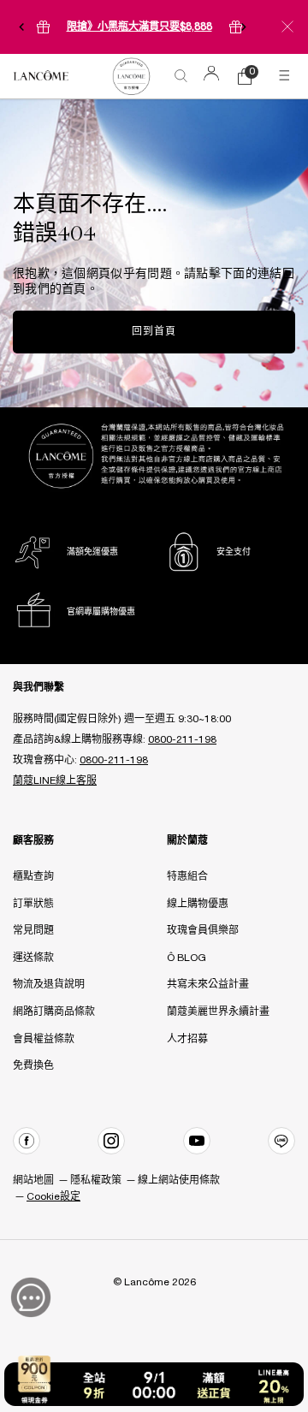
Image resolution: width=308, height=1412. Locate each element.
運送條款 (33, 958)
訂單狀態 (33, 904)
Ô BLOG (186, 958)
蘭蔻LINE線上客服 (55, 781)
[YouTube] (196, 1140)
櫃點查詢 (33, 876)
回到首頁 (153, 331)
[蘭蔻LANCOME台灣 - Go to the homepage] (41, 76)
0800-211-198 (182, 740)
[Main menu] (286, 76)
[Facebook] (26, 1140)
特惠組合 (187, 876)
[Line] (281, 1140)
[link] (131, 75)
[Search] (181, 76)
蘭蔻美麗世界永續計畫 (218, 1012)
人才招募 (187, 1039)
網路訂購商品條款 (54, 1012)
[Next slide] (244, 26)
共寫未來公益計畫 (208, 984)
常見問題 (33, 930)
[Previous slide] (21, 26)
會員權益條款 (43, 1039)
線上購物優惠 (197, 904)
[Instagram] (111, 1140)
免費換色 (33, 1066)
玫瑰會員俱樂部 (203, 930)
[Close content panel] (287, 26)
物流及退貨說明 (49, 984)
